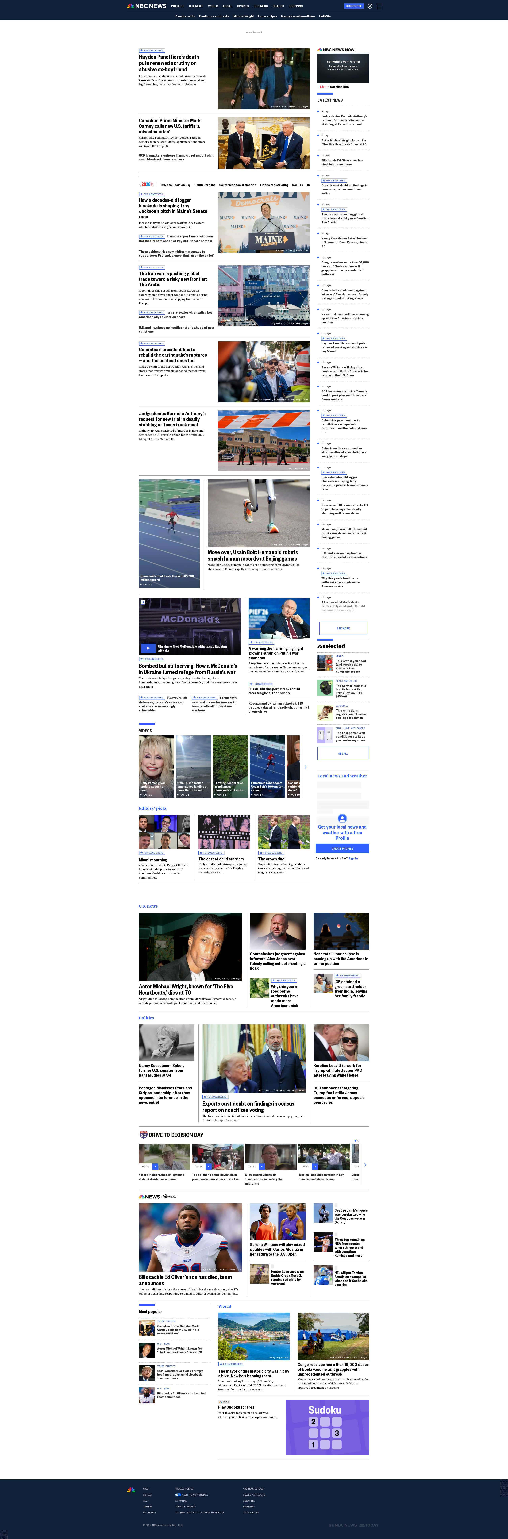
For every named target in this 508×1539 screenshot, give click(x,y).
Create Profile (342, 848)
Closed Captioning (254, 1494)
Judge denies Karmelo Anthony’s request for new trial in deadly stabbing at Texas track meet (172, 419)
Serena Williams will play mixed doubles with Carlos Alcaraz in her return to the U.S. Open (345, 371)
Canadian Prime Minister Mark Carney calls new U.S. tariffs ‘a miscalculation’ (170, 125)
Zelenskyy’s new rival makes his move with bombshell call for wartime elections (214, 703)
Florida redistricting (274, 185)
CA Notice (181, 1500)
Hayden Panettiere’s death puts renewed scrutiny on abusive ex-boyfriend (169, 63)
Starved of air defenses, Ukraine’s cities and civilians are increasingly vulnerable (163, 703)
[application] (264, 143)
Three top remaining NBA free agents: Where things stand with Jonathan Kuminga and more (350, 1247)
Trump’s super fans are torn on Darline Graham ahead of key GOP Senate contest (176, 238)
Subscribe (249, 1500)
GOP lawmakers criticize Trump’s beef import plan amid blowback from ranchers (176, 157)
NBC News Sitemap (253, 1488)
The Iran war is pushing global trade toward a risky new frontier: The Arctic (173, 278)
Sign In (353, 858)
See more (343, 628)
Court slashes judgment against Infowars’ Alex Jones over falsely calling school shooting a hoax (344, 294)
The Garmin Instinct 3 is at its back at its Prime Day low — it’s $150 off (351, 690)
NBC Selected (251, 1512)
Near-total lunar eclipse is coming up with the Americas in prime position (345, 318)
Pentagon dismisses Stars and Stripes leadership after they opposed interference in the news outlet (165, 1095)
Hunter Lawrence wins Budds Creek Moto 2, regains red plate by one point (287, 1277)
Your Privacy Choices (195, 1494)
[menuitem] (177, 6)
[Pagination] (355, 1141)
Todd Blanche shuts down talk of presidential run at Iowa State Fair (215, 1176)
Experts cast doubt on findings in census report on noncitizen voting (344, 189)
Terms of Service (185, 1506)
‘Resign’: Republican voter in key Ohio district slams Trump (321, 1176)
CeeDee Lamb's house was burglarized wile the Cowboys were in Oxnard (351, 1216)
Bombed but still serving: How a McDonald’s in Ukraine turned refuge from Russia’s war (188, 668)
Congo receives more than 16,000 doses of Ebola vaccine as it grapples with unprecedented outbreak (345, 268)
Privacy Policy (184, 1488)
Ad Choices (149, 1512)
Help (145, 1500)
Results (297, 185)
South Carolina (204, 185)
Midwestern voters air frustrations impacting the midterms (264, 1178)
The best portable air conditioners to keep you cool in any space (351, 736)
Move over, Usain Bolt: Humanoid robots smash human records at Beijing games (253, 555)
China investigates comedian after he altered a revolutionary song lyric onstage (343, 452)
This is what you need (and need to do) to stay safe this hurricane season (351, 666)
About (146, 1488)
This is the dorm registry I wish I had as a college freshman (351, 714)
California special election (237, 185)
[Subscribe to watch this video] (190, 626)
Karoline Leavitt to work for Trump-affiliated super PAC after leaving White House (338, 1070)
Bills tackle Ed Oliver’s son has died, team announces (342, 162)
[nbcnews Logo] (131, 1489)
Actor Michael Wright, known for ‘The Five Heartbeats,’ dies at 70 (344, 142)
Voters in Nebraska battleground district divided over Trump (161, 1176)
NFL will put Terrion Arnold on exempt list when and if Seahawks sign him (351, 1278)
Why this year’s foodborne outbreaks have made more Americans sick (340, 582)
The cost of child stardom (221, 858)
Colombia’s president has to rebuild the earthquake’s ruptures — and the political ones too (173, 354)
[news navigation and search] (379, 6)
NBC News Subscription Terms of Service (199, 1512)
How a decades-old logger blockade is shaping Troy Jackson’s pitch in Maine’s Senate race (173, 208)
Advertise (249, 1506)
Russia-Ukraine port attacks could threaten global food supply (274, 690)
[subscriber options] (370, 6)
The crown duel (271, 858)
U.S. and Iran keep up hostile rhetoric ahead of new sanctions (176, 329)
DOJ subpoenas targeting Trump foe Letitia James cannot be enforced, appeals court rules (339, 1095)
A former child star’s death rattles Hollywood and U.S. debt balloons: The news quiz (343, 606)
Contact (147, 1494)
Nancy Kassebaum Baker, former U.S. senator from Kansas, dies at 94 (344, 242)
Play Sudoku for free (236, 1407)
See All (343, 753)
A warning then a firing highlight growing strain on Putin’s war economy (276, 652)
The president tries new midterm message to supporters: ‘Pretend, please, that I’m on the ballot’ (176, 253)
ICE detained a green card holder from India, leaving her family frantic (351, 988)
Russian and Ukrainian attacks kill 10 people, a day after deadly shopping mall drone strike (279, 707)
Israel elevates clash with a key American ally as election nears (175, 314)
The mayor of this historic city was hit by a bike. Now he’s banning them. (253, 1373)
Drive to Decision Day (175, 185)
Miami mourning (153, 859)
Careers (147, 1506)
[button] (227, 6)
